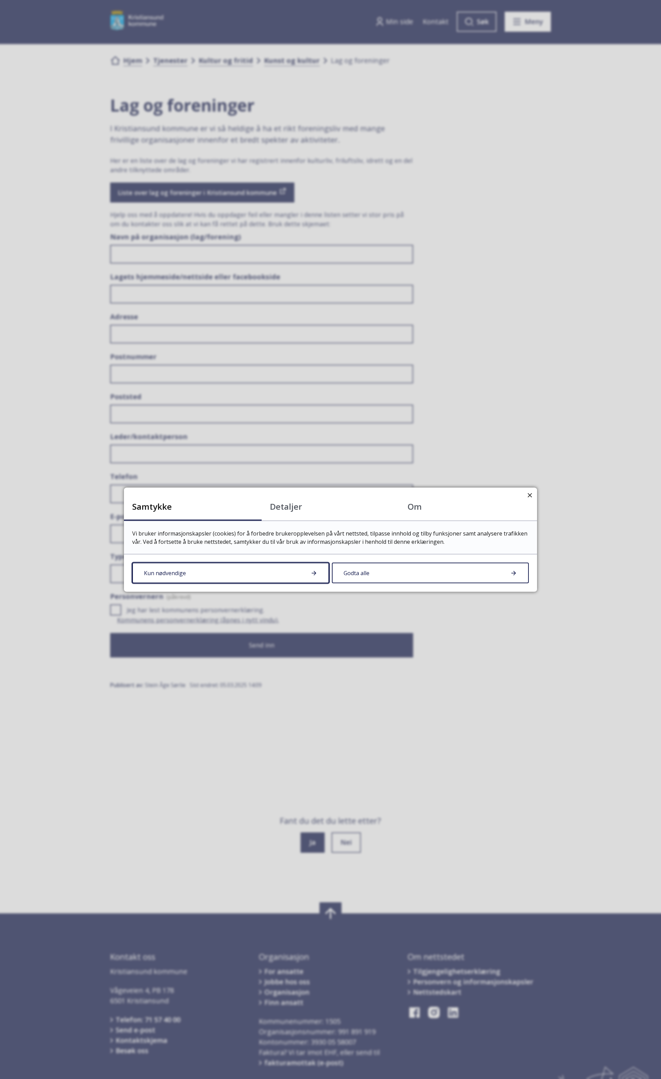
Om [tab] (415, 506)
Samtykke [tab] (152, 506)
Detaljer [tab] (286, 506)
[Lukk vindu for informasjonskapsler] (529, 494)
